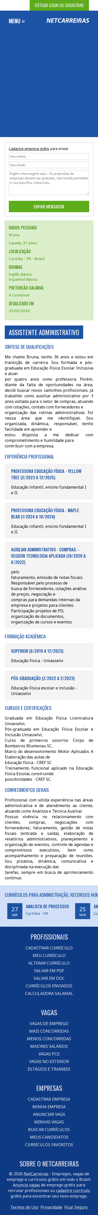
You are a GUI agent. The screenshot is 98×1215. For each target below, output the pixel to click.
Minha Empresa (49, 1107)
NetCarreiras (36, 1174)
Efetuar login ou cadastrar (59, 5)
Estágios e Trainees (49, 1069)
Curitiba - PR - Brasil (26, 258)
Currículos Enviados (49, 986)
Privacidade (51, 1207)
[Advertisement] (49, 85)
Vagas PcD (49, 1054)
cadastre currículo (73, 1190)
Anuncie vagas (26, 1185)
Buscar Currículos (49, 1129)
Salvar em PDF (49, 970)
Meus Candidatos (49, 1137)
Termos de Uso (24, 1207)
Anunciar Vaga (49, 1114)
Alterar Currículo (49, 963)
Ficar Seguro (76, 1207)
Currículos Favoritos (49, 1144)
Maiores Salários (49, 1046)
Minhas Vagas (49, 1122)
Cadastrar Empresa (49, 1099)
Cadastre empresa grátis (29, 148)
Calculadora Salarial (49, 993)
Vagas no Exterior (49, 1061)
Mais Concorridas (49, 1031)
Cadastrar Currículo (49, 948)
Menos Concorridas (49, 1039)
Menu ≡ (17, 21)
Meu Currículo (49, 955)
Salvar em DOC (49, 978)
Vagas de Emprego (49, 1023)
